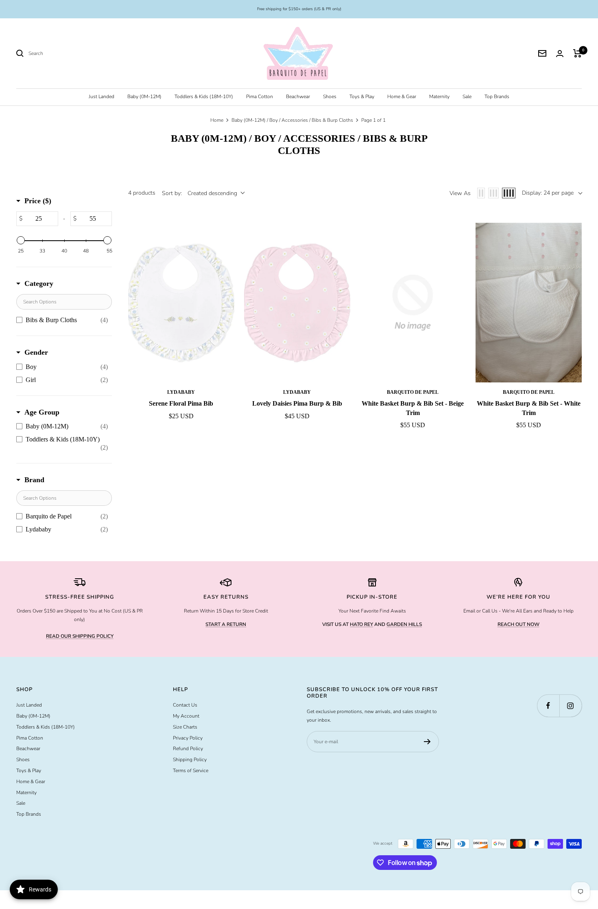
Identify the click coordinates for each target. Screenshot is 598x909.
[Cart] (577, 53)
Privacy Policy (188, 738)
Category (38, 283)
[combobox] (89, 53)
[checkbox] (62, 320)
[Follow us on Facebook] (548, 705)
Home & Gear (401, 96)
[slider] (21, 240)
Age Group (41, 412)
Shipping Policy (190, 759)
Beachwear (298, 96)
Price (37, 201)
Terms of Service (190, 770)
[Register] (427, 741)
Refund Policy (188, 748)
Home (216, 120)
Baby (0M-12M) (144, 96)
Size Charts (185, 727)
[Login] (559, 53)
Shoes (329, 96)
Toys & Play (361, 96)
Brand (34, 480)
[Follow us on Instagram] (570, 705)
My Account (186, 716)
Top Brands (497, 96)
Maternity (439, 96)
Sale (467, 96)
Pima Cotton (259, 96)
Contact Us (185, 705)
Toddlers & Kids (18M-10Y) (204, 96)
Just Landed (101, 96)
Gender (36, 352)
